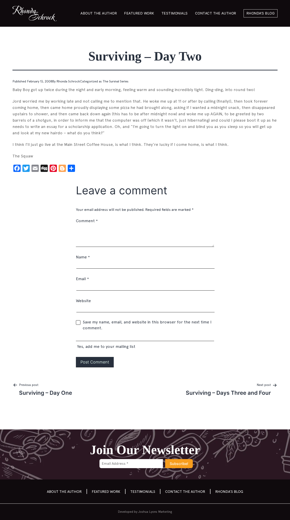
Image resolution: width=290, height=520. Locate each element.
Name (83, 257)
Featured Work (139, 13)
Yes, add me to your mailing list (105, 346)
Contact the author (215, 13)
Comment (87, 220)
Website (83, 300)
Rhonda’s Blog (260, 13)
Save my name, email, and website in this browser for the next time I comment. (147, 325)
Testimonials (175, 13)
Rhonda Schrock (68, 81)
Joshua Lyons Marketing (155, 511)
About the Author (98, 13)
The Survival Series (115, 81)
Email (82, 278)
